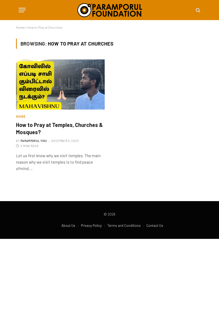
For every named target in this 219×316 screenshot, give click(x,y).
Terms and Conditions (124, 225)
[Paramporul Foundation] (109, 10)
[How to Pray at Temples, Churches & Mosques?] (60, 84)
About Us (68, 225)
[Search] (197, 10)
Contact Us (154, 225)
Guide (21, 116)
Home (20, 27)
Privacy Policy (91, 225)
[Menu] (22, 10)
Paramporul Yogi (34, 140)
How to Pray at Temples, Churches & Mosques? (59, 128)
